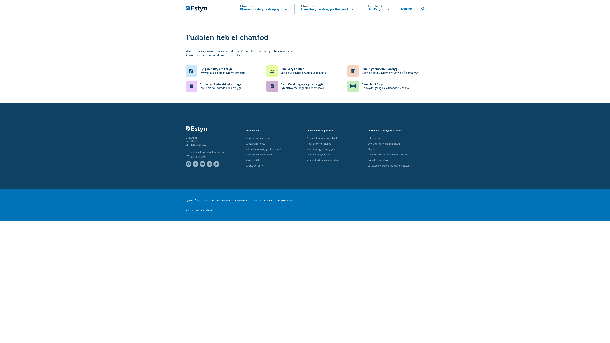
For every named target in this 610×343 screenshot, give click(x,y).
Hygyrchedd (241, 200)
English (406, 9)
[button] (263, 9)
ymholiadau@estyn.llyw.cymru (207, 152)
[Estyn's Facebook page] (188, 164)
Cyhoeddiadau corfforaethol (322, 138)
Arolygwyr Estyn (255, 166)
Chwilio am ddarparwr (258, 138)
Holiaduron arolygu (378, 160)
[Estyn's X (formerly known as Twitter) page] (195, 164)
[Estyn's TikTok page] (216, 164)
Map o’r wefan (285, 200)
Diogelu (372, 149)
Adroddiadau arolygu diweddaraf (263, 149)
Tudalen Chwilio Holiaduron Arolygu (387, 154)
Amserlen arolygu (255, 143)
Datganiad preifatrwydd (217, 200)
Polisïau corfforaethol (319, 143)
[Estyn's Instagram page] (209, 164)
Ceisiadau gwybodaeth (319, 154)
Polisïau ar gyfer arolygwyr (321, 149)
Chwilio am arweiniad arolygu (384, 143)
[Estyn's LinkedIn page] (202, 164)
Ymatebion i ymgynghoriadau (323, 160)
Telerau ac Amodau (263, 200)
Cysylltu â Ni (253, 160)
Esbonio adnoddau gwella (260, 154)
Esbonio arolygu (376, 138)
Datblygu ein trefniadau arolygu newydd (389, 166)
